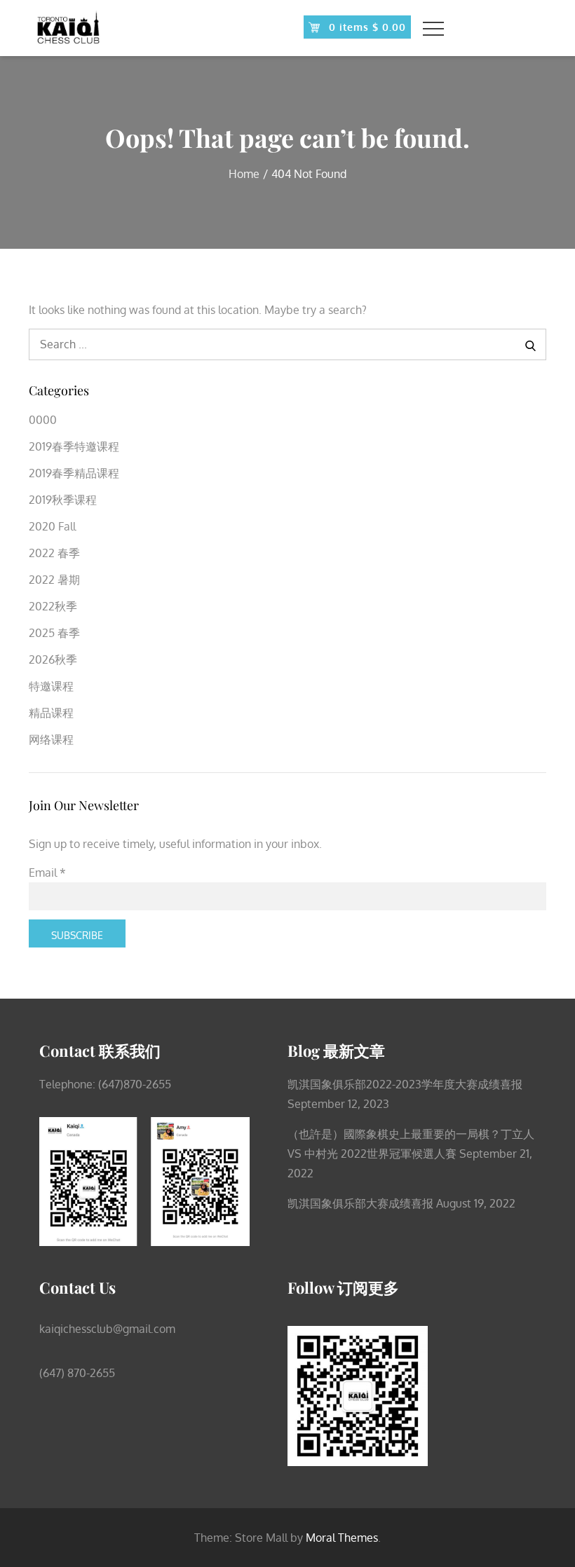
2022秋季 (53, 606)
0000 (43, 420)
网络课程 (51, 739)
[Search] (530, 344)
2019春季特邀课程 (74, 446)
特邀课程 (51, 686)
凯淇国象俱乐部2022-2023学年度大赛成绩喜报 (405, 1084)
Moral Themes (342, 1538)
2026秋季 (53, 659)
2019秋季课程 (63, 500)
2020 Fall (52, 526)
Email (47, 872)
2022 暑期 (54, 580)
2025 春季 (54, 633)
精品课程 (51, 713)
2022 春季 (54, 553)
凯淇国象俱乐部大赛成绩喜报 (360, 1203)
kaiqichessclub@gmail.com (107, 1329)
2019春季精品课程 (74, 473)
